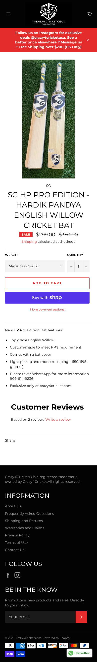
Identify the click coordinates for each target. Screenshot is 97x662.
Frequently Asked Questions (29, 513)
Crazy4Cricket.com (28, 638)
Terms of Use (16, 542)
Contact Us (14, 550)
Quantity (75, 255)
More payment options (47, 309)
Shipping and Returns (24, 521)
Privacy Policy (17, 535)
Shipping (29, 242)
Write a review (58, 419)
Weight (11, 255)
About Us (13, 506)
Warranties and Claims (24, 528)
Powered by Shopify (56, 638)
